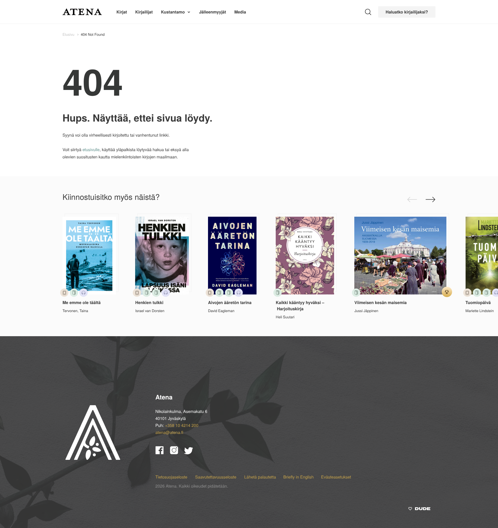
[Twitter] (191, 452)
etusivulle (91, 149)
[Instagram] (177, 452)
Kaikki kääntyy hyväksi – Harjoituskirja (300, 305)
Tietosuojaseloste (171, 477)
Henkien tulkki (149, 302)
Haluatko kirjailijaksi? (407, 12)
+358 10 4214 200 (181, 425)
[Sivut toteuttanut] (419, 509)
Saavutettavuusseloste (216, 477)
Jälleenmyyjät (212, 12)
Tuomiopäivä (478, 302)
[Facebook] (162, 452)
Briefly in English (298, 477)
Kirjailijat (144, 12)
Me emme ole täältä (82, 302)
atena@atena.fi (169, 432)
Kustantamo (173, 12)
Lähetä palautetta (260, 477)
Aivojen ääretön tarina (230, 302)
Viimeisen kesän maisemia (380, 302)
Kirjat (121, 12)
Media (240, 12)
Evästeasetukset (336, 477)
